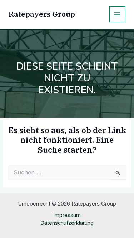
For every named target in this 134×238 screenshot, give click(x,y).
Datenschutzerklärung (67, 223)
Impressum (67, 215)
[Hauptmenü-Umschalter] (117, 14)
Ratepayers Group (42, 14)
